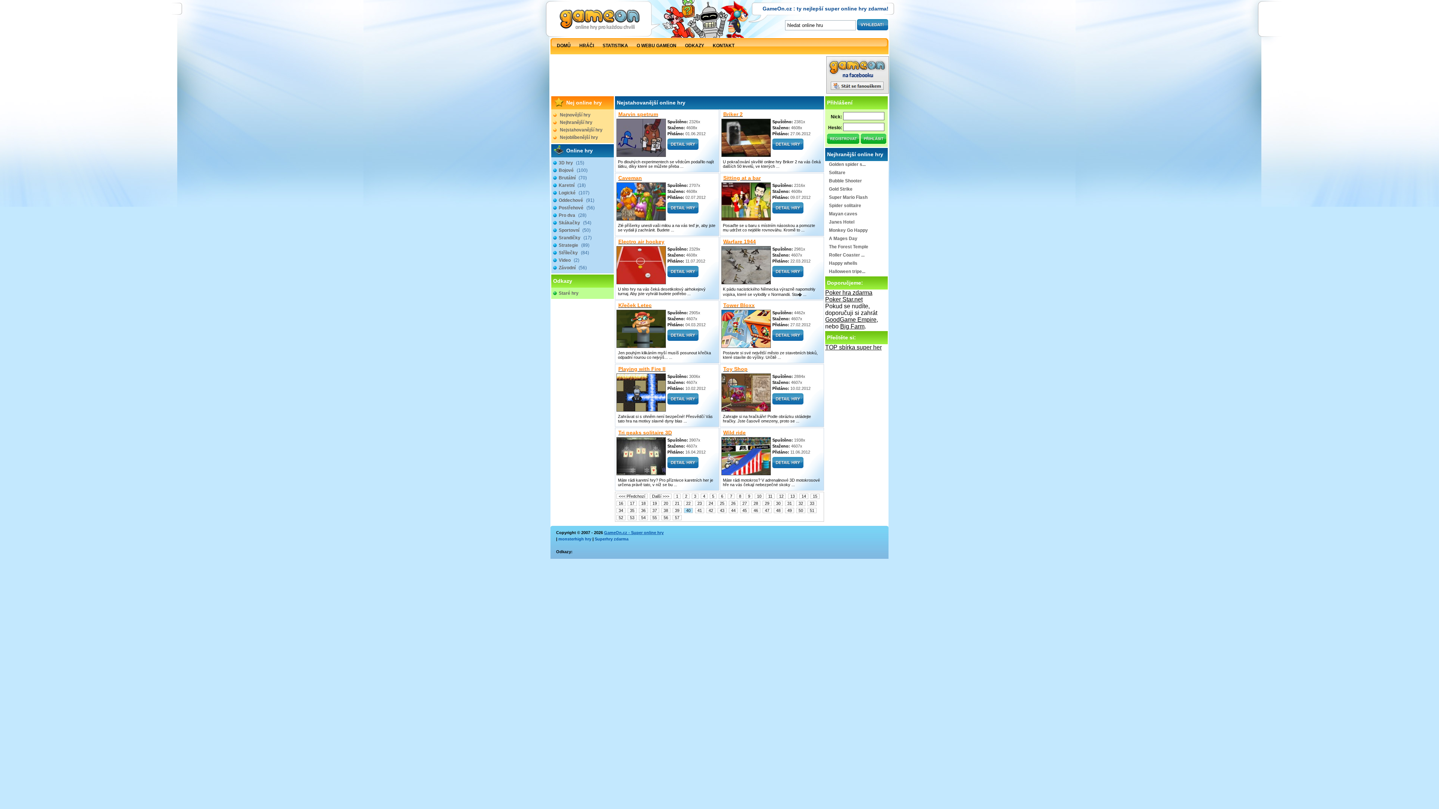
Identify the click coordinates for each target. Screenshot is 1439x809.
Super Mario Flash (848, 197)
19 (654, 503)
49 (789, 510)
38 (666, 510)
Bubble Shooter (845, 181)
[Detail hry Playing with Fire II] (683, 402)
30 (778, 503)
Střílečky (574, 252)
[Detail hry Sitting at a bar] (788, 211)
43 (722, 510)
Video (569, 260)
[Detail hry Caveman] (683, 211)
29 (767, 503)
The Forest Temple (848, 246)
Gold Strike (841, 189)
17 (632, 503)
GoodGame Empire (851, 319)
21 (677, 503)
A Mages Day (843, 238)
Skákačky (575, 222)
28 (756, 503)
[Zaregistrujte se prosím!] (843, 142)
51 (812, 510)
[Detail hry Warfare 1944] (788, 275)
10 (759, 496)
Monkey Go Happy (848, 230)
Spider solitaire (845, 205)
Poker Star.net (844, 299)
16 (621, 503)
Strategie (574, 245)
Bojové (573, 170)
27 (744, 503)
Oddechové (576, 200)
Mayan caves (843, 213)
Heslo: (835, 127)
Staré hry (569, 293)
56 (666, 517)
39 (677, 510)
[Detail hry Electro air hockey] (683, 275)
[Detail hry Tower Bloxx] (788, 339)
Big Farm (852, 326)
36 (643, 510)
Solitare (837, 172)
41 (699, 510)
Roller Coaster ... (847, 255)
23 (699, 503)
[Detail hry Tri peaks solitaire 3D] (683, 466)
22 (688, 503)
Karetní (572, 185)
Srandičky (575, 237)
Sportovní (575, 230)
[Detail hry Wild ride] (788, 466)
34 (621, 510)
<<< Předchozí (632, 496)
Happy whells (843, 263)
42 (711, 510)
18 (643, 503)
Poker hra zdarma (848, 293)
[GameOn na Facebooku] (857, 91)
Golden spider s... (847, 164)
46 (756, 510)
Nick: (836, 116)
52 (621, 517)
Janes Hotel (841, 222)
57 (677, 517)
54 (643, 517)
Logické (574, 193)
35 (632, 510)
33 (812, 503)
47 (767, 510)
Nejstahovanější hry (581, 130)
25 (722, 503)
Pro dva (572, 215)
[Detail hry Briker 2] (788, 148)
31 (789, 503)
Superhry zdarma (611, 539)
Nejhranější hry (576, 122)
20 (666, 503)
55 (654, 517)
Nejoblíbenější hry (579, 137)
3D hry (571, 163)
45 (744, 510)
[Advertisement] (688, 77)
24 (711, 503)
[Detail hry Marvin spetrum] (683, 148)
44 (733, 510)
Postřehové (577, 207)
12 (781, 496)
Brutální (573, 178)
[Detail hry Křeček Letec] (683, 339)
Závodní (573, 267)
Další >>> (660, 496)
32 (801, 503)
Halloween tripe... (847, 271)
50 (801, 510)
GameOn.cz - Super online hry (634, 532)
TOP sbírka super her (853, 347)
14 (804, 496)
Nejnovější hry (575, 115)
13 (792, 496)
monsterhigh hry (574, 539)
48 (778, 510)
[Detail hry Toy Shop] (788, 402)
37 (654, 510)
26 (733, 503)
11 (770, 496)
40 (688, 510)
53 (632, 517)
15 (815, 496)
